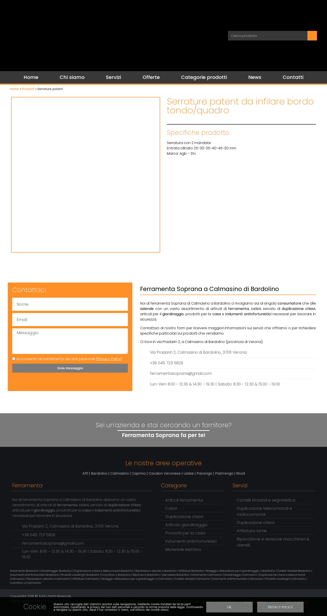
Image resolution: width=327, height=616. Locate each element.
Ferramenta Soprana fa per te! (163, 435)
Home (31, 77)
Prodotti (28, 89)
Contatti (293, 77)
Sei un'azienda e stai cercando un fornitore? (164, 425)
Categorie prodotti (204, 77)
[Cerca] (312, 35)
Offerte (151, 77)
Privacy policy (280, 607)
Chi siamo (72, 77)
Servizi (113, 77)
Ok (229, 607)
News (254, 77)
